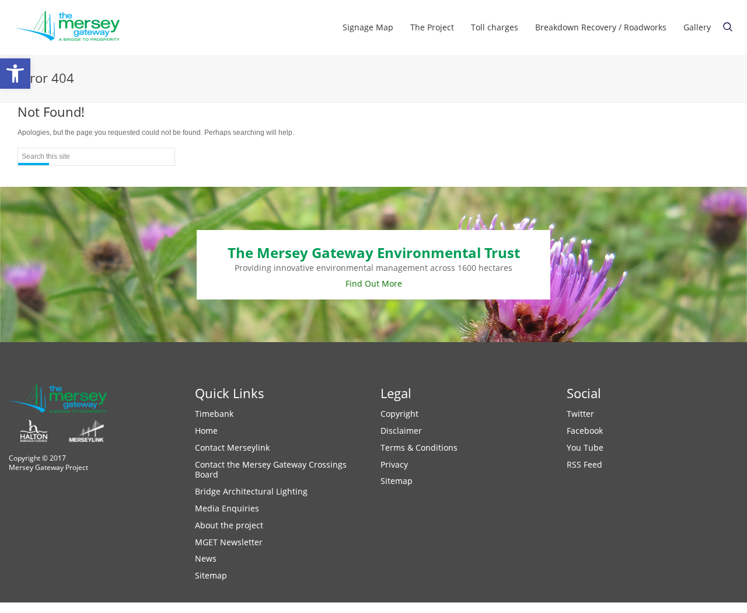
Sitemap (211, 575)
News (206, 558)
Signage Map (368, 27)
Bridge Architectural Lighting (251, 491)
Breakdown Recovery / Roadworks (600, 27)
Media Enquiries (227, 508)
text (727, 27)
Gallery (697, 27)
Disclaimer (401, 430)
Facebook (585, 430)
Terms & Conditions (419, 447)
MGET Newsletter (229, 542)
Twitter (580, 413)
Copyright (399, 413)
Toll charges (494, 27)
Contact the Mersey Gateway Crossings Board (271, 469)
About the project (229, 525)
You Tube (585, 447)
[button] (15, 73)
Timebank (214, 413)
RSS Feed (584, 464)
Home (206, 430)
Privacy (394, 464)
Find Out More (373, 283)
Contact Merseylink (232, 447)
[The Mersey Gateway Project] (73, 27)
